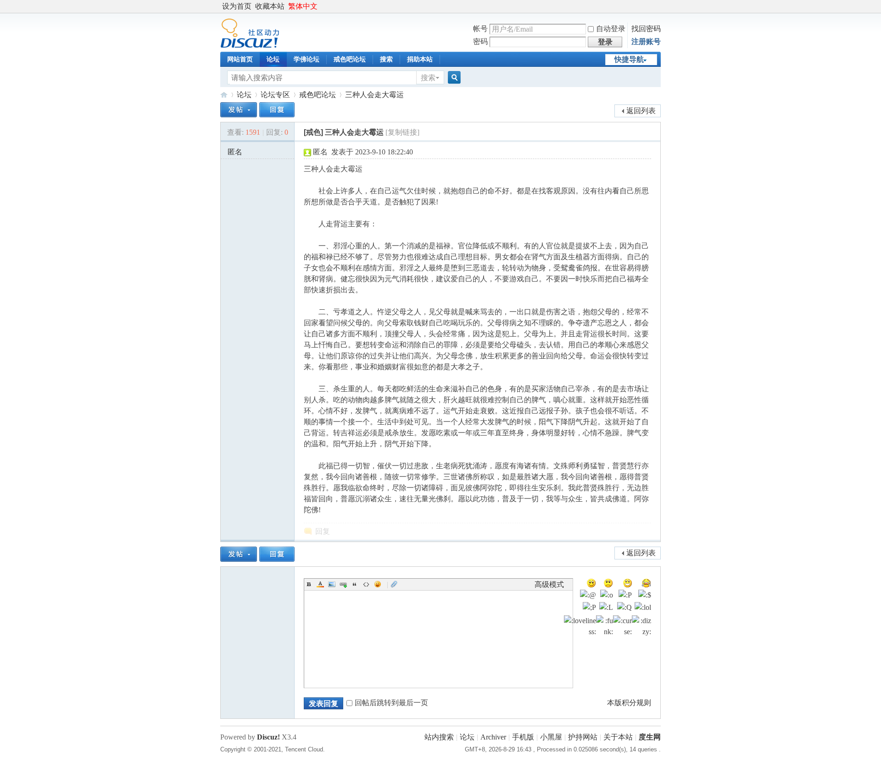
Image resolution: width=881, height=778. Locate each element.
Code (366, 584)
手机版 (523, 737)
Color (320, 584)
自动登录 (610, 29)
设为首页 (236, 6)
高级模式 (549, 584)
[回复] (277, 109)
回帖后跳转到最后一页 (391, 703)
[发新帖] (238, 109)
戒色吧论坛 (350, 59)
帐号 (480, 29)
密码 (480, 41)
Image (331, 584)
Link (343, 584)
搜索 (386, 59)
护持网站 (582, 737)
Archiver (493, 737)
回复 (322, 531)
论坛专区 (275, 95)
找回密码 (646, 29)
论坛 (273, 59)
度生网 (224, 94)
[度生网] (249, 45)
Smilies (377, 584)
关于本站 (618, 737)
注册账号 (646, 41)
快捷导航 (629, 59)
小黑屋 (551, 737)
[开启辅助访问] (658, 6)
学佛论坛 (306, 59)
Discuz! (268, 737)
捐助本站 (420, 59)
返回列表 (641, 111)
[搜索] (453, 77)
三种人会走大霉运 (374, 95)
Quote (354, 584)
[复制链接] (402, 132)
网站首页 (240, 59)
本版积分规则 (629, 703)
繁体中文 (303, 6)
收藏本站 (269, 6)
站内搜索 (439, 737)
